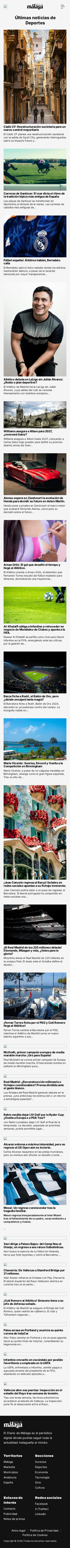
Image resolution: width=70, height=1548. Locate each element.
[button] (62, 6)
